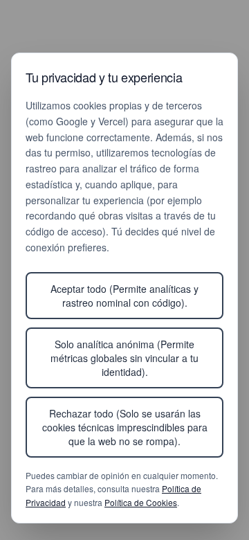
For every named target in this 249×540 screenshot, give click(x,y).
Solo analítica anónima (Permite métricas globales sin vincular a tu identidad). (124, 358)
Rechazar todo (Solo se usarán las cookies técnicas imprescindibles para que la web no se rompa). (125, 427)
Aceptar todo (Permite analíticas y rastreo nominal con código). (124, 295)
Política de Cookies (140, 502)
